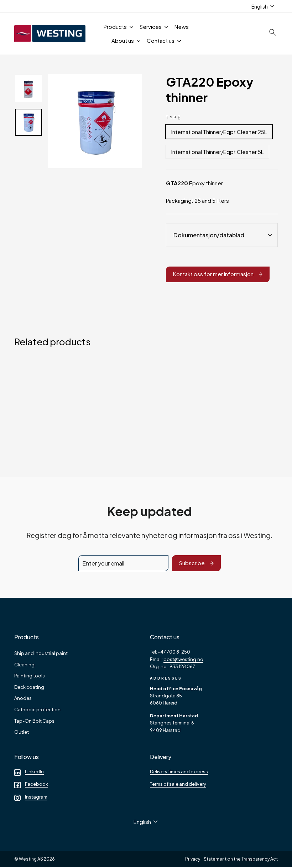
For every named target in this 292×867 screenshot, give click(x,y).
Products (116, 26)
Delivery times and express (179, 771)
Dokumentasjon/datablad (208, 235)
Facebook (36, 784)
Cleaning (24, 664)
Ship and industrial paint (41, 653)
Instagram (36, 797)
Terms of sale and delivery (178, 784)
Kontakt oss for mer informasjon (213, 273)
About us (123, 40)
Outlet (21, 732)
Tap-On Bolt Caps (34, 721)
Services (151, 26)
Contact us (161, 40)
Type (173, 117)
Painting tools (29, 675)
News (181, 26)
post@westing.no (183, 659)
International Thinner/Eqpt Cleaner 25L (219, 131)
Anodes (23, 698)
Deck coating (29, 687)
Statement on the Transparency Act (241, 859)
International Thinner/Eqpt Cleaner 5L (217, 151)
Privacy (192, 859)
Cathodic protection (37, 709)
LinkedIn (34, 771)
